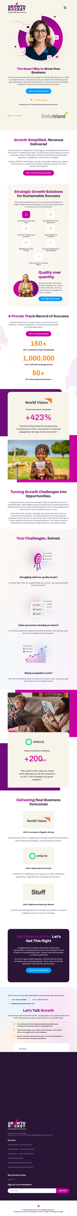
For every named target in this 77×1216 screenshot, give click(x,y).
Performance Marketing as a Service (20, 1162)
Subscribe (62, 1190)
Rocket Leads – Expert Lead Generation (21, 1153)
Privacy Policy (18, 1211)
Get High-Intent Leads (50, 299)
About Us (11, 1179)
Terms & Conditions (30, 1211)
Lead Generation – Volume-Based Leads (21, 1149)
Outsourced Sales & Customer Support (20, 1167)
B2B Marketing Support (15, 1158)
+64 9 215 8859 (20, 999)
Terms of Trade (43, 1211)
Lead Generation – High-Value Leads (20, 1145)
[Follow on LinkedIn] (38, 1206)
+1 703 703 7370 (42, 999)
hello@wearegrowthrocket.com (23, 1003)
